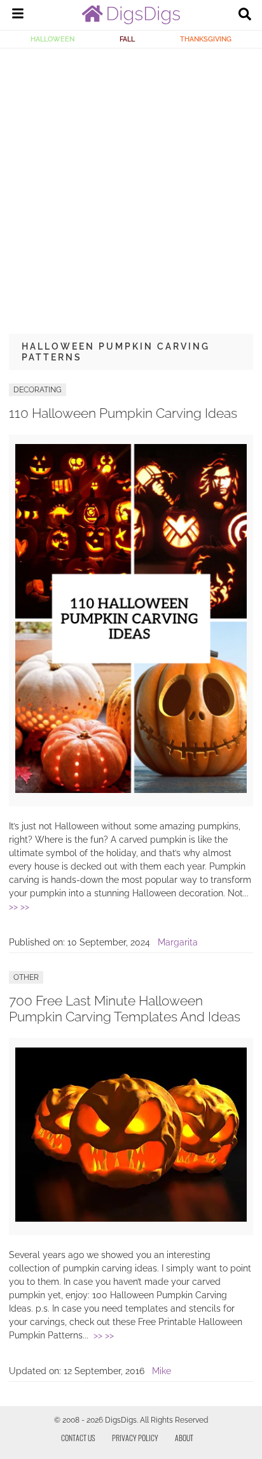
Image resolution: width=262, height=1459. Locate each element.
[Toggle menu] (17, 15)
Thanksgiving (205, 38)
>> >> (19, 906)
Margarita (178, 942)
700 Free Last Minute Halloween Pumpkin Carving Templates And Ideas (124, 1009)
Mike (161, 1371)
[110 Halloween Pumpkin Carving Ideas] (131, 790)
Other (26, 977)
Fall (127, 38)
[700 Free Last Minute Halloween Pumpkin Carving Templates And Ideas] (131, 1218)
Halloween (52, 38)
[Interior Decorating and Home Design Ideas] (131, 21)
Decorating (37, 389)
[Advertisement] (131, 186)
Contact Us (78, 1437)
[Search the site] (244, 15)
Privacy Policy (135, 1437)
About (184, 1437)
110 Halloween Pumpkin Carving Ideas (123, 413)
